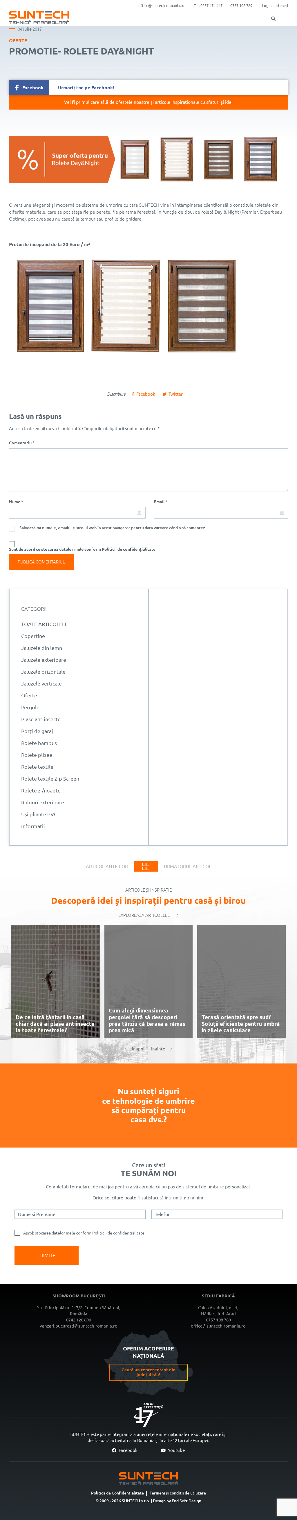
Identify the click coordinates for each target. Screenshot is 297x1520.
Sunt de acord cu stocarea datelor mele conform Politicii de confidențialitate (82, 549)
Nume (16, 501)
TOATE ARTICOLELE (44, 624)
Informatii (33, 826)
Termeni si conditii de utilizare (178, 1493)
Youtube (176, 1450)
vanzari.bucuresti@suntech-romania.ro (78, 1325)
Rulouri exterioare (42, 802)
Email (160, 501)
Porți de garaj (37, 731)
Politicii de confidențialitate (118, 1233)
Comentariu (22, 443)
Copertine (33, 636)
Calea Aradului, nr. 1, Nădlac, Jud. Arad (218, 1310)
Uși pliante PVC (39, 814)
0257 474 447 (211, 5)
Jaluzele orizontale (43, 671)
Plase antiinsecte (41, 719)
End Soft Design (186, 1501)
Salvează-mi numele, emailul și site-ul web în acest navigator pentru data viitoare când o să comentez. (112, 528)
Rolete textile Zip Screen (50, 778)
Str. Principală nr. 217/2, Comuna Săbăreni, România (78, 1310)
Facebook (127, 1450)
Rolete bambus (39, 743)
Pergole (30, 707)
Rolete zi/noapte (41, 790)
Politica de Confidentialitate (117, 1493)
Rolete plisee (36, 755)
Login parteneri (275, 5)
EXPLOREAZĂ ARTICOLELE (144, 915)
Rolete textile (37, 767)
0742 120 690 (78, 1319)
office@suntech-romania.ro (161, 5)
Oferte (18, 40)
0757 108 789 (241, 5)
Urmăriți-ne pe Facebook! (68, 87)
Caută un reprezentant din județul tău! (148, 1372)
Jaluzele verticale (41, 683)
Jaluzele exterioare (43, 660)
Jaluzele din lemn (41, 648)
